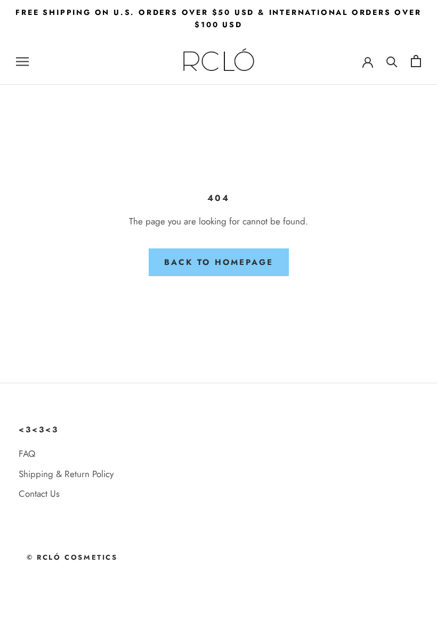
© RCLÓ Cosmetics (72, 557)
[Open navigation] (22, 61)
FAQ (27, 453)
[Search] (392, 61)
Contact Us (39, 493)
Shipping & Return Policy (66, 473)
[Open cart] (416, 61)
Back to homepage (218, 262)
